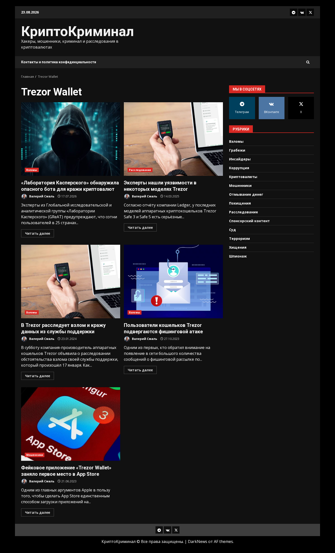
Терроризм (239, 238)
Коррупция (239, 167)
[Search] (307, 62)
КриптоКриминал (77, 31)
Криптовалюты (243, 176)
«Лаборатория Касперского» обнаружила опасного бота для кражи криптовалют (70, 139)
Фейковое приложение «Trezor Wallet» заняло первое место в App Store (70, 424)
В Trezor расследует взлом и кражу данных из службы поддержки (70, 281)
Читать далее (37, 233)
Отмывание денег (246, 194)
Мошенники (34, 455)
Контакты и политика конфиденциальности (58, 62)
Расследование (140, 170)
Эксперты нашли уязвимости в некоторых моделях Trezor (173, 139)
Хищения (237, 247)
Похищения (240, 203)
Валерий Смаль (41, 196)
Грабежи (237, 150)
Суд (232, 229)
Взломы (31, 170)
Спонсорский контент (249, 220)
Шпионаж (238, 256)
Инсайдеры (240, 158)
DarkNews (197, 541)
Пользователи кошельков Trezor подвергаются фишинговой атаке (173, 281)
